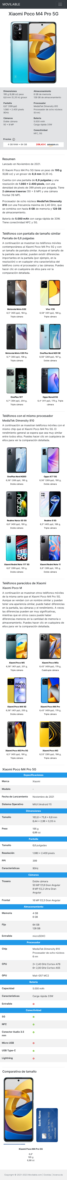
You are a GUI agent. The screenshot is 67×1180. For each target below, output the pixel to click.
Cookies (47, 1175)
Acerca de (58, 1175)
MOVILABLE (11, 4)
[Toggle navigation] (60, 4)
